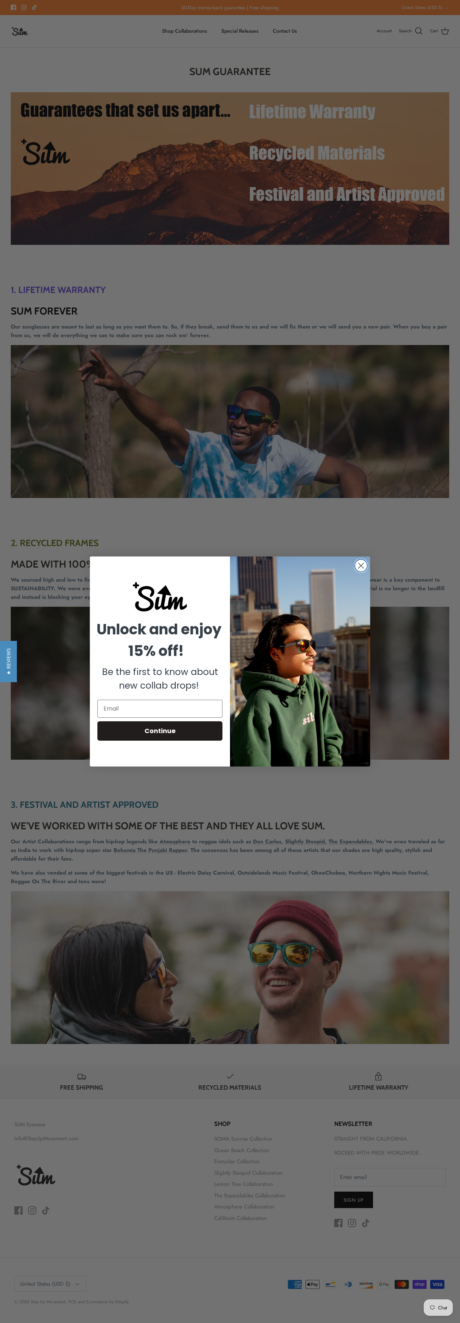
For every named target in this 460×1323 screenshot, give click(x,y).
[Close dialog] (361, 565)
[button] (8, 661)
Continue (160, 730)
